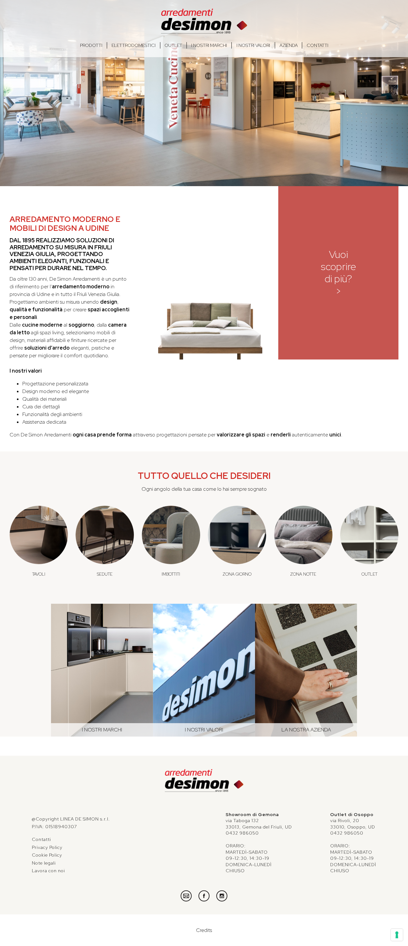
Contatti (317, 45)
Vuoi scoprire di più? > (338, 272)
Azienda (289, 45)
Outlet (173, 45)
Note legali (44, 863)
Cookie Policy (47, 855)
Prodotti (91, 45)
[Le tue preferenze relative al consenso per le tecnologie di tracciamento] (397, 935)
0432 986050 (242, 833)
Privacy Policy (47, 847)
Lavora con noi (48, 871)
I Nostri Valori (253, 45)
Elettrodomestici (134, 45)
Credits (204, 930)
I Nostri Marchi (209, 45)
